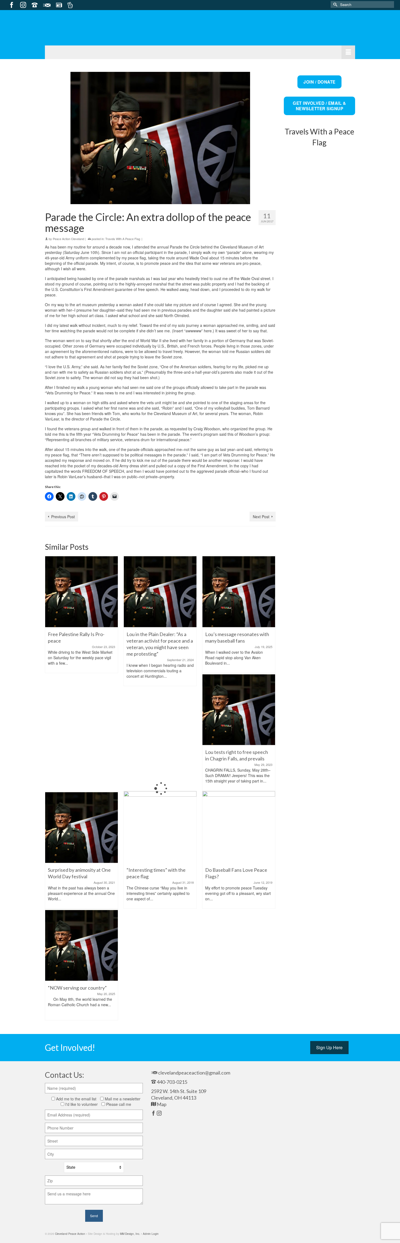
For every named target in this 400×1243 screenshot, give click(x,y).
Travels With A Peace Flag (122, 239)
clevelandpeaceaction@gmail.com (193, 1073)
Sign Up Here (329, 1047)
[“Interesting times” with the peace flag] (160, 827)
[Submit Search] (335, 4)
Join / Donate (319, 82)
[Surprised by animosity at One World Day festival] (81, 827)
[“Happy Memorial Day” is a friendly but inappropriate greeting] (319, 296)
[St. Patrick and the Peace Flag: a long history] (319, 706)
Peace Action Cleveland (68, 239)
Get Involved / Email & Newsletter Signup (319, 106)
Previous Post (63, 516)
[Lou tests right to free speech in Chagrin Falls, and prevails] (238, 709)
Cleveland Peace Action (70, 1234)
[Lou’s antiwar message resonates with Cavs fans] (319, 406)
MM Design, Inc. (130, 1234)
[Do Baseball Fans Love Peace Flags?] (238, 827)
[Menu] (200, 52)
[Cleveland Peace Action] (80, 34)
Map (161, 1104)
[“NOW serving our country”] (81, 944)
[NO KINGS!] (319, 608)
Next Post (261, 516)
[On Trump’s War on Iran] (319, 511)
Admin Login (151, 1234)
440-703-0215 (171, 1082)
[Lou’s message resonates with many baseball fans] (238, 591)
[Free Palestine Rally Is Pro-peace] (81, 591)
